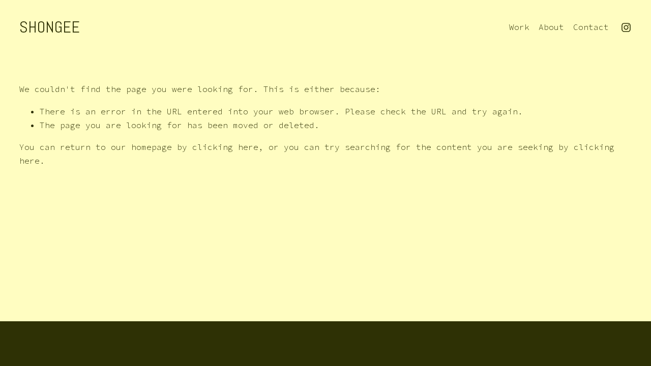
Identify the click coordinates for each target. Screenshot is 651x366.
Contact (591, 27)
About (551, 27)
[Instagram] (626, 27)
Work (519, 27)
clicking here (225, 147)
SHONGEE (49, 27)
